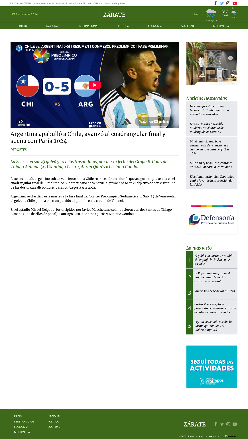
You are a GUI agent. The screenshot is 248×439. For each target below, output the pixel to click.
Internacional (89, 26)
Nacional (52, 26)
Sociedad (187, 26)
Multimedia (221, 26)
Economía (155, 26)
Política (123, 26)
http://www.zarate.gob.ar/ (112, 3)
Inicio (23, 26)
